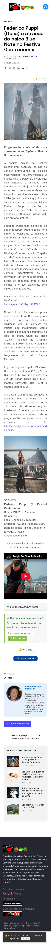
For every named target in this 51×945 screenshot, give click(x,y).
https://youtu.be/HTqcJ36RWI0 (22, 304)
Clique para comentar (25, 658)
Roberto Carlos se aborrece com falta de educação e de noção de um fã (33, 792)
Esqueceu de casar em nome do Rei (33, 806)
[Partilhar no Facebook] (5, 68)
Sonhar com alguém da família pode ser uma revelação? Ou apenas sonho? (33, 775)
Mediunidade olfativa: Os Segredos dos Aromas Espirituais (32, 760)
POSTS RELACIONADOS (24, 606)
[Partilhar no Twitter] (9, 68)
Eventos (8, 22)
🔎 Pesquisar (17, 638)
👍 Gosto (40, 79)
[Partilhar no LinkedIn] (18, 68)
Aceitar (25, 938)
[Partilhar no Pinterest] (14, 68)
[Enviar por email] (23, 68)
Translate (34, 738)
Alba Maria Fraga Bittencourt (32, 687)
